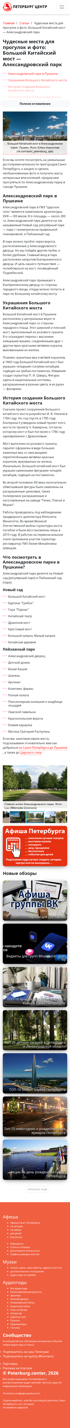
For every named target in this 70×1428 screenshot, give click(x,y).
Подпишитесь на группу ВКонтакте (28, 1356)
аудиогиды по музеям (23, 1275)
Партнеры (10, 1364)
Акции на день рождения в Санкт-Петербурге (38, 1174)
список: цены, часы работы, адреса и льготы (36, 1267)
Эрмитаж (15, 1295)
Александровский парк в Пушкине (33, 74)
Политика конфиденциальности (21, 1393)
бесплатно (16, 1237)
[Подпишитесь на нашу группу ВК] (54, 7)
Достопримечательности (25, 1250)
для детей (15, 1233)
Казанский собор (20, 1306)
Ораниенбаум (18, 1324)
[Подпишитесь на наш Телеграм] (50, 7)
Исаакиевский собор (22, 1302)
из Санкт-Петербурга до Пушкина (43, 748)
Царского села (30, 752)
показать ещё (37, 1189)
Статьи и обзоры (20, 1247)
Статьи (24, 23)
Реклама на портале (17, 1368)
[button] (64, 766)
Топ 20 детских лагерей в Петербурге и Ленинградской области (35, 1044)
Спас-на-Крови (18, 1309)
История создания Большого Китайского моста (29, 88)
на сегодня (16, 1226)
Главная (9, 23)
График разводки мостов (24, 1254)
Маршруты (16, 1243)
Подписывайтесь (12, 1400)
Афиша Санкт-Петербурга (25, 1222)
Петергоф (15, 1313)
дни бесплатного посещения (27, 1271)
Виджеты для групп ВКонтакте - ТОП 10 (35, 958)
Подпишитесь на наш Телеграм (26, 1352)
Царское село (18, 1317)
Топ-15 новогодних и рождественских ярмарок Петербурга (34, 1130)
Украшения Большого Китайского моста (37, 80)
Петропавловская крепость (26, 1292)
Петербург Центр (29, 6)
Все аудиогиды (18, 1288)
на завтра (15, 1229)
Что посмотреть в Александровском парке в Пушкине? (34, 99)
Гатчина (15, 1327)
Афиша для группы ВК (47, 916)
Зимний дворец (19, 1299)
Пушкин (15, 1320)
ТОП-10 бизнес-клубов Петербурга (37, 1089)
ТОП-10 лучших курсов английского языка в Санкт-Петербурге (36, 1001)
